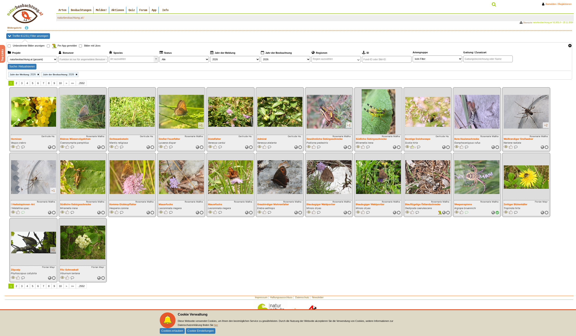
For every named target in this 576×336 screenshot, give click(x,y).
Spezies (118, 52)
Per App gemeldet (67, 45)
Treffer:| (30, 36)
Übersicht (527, 23)
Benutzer (68, 52)
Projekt (16, 52)
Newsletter (318, 297)
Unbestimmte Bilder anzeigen (29, 45)
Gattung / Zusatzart (474, 52)
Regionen (321, 52)
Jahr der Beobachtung (278, 52)
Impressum (261, 297)
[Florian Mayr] (526, 177)
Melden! (101, 10)
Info (165, 10)
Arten (62, 10)
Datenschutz (302, 297)
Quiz (131, 10)
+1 (201, 125)
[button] (50, 147)
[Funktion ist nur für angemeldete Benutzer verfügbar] (13, 147)
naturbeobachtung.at (70, 17)
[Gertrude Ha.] (33, 112)
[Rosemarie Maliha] (82, 112)
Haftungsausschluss (281, 297)
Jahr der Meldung (225, 52)
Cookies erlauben (172, 330)
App (154, 10)
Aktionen (117, 10)
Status (168, 52)
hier (216, 325)
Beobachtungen (81, 10)
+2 (546, 125)
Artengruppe (420, 52)
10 (60, 83)
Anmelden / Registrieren (559, 4)
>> (72, 83)
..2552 (81, 83)
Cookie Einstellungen (200, 330)
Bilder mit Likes (92, 45)
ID (368, 52)
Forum (143, 10)
